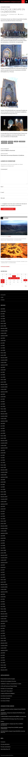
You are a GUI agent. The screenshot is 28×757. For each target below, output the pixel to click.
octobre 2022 (3, 418)
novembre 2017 (4, 557)
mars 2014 (3, 662)
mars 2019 (3, 518)
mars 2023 (3, 406)
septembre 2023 (4, 391)
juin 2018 (3, 540)
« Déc (2, 286)
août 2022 (3, 423)
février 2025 (3, 352)
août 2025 (3, 338)
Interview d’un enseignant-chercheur (8, 681)
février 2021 (3, 465)
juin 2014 (3, 655)
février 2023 (3, 408)
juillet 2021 (3, 452)
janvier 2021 (3, 467)
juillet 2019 (3, 508)
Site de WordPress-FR (5, 749)
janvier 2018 (3, 552)
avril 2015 (3, 633)
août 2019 (3, 506)
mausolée (11, 141)
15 (2, 280)
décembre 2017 (4, 555)
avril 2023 (3, 404)
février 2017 (3, 579)
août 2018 (3, 535)
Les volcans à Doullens (5, 698)
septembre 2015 (4, 621)
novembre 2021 (4, 443)
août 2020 (3, 479)
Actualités (3, 7)
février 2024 (3, 379)
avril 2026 (3, 318)
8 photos (9, 259)
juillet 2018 (3, 538)
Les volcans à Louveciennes (6, 695)
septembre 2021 (4, 447)
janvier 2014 (3, 667)
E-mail (2, 192)
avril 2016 (3, 604)
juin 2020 (3, 484)
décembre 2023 (4, 384)
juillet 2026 (3, 311)
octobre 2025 (3, 333)
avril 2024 (3, 374)
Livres (2, 297)
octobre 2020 (3, 474)
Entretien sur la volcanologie (7, 688)
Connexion (3, 741)
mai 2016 (3, 601)
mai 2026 (3, 316)
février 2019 (3, 521)
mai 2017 (3, 572)
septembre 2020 (4, 477)
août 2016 (3, 594)
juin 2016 (3, 599)
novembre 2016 (4, 587)
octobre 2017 (3, 560)
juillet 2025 (3, 340)
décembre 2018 (4, 526)
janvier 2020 (3, 494)
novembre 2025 (4, 330)
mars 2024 (3, 377)
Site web (3, 198)
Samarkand (4, 143)
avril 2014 (3, 660)
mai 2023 (3, 401)
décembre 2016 (4, 584)
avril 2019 (3, 516)
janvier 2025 (3, 355)
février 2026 (3, 323)
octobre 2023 (3, 389)
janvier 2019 (3, 523)
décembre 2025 (4, 328)
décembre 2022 (4, 413)
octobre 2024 (3, 362)
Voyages (8, 7)
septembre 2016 (4, 591)
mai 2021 (3, 457)
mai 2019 (3, 513)
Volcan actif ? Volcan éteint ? (7, 691)
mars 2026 (3, 321)
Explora (2, 721)
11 (14, 278)
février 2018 (3, 550)
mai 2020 (3, 486)
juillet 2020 (3, 482)
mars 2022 (3, 433)
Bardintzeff (4, 141)
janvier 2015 (3, 640)
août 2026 (3, 308)
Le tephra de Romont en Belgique (8, 693)
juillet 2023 (3, 396)
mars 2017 (3, 577)
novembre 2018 (4, 528)
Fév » (26, 286)
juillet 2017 (3, 567)
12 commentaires (12, 262)
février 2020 (3, 491)
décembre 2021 (4, 440)
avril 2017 (3, 574)
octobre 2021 (3, 445)
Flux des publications (5, 744)
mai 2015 (3, 630)
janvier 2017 (3, 582)
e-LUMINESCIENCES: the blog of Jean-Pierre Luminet (12, 718)
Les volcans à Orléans (5, 700)
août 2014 (3, 652)
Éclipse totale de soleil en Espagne (8, 678)
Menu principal (26, 1)
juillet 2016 (3, 596)
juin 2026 (3, 313)
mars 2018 (3, 547)
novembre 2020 (4, 472)
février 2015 (3, 638)
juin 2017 (3, 569)
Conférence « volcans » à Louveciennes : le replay (11, 683)
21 (25, 280)
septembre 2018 (4, 533)
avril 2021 (3, 460)
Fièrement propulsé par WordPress (7, 755)
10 (10, 278)
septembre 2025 (4, 335)
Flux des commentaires (5, 746)
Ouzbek (16, 141)
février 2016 (3, 608)
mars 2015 (3, 635)
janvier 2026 (3, 325)
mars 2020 (3, 489)
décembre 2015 (4, 613)
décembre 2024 (4, 357)
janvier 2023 (3, 411)
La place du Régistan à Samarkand (8, 149)
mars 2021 (3, 462)
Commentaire (4, 169)
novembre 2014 (4, 645)
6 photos (9, 236)
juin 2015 (3, 628)
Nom (2, 186)
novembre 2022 (4, 416)
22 (2, 282)
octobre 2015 (3, 618)
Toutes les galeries (5, 266)
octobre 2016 (3, 589)
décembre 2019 (4, 496)
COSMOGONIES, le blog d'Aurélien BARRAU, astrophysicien (13, 716)
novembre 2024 (4, 360)
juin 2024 (3, 372)
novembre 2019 (4, 499)
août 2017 (3, 565)
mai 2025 (3, 345)
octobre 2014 (3, 647)
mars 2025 (3, 350)
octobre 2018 (3, 530)
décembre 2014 (4, 643)
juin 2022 (3, 425)
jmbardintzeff (13, 14)
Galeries (6, 218)
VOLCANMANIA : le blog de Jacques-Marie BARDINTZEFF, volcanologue (11, 1)
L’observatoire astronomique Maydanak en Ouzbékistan (12, 154)
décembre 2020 (4, 469)
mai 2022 (3, 428)
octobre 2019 (3, 501)
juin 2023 (3, 399)
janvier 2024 (3, 382)
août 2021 (3, 450)
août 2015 (3, 623)
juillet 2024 (3, 369)
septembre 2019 (4, 504)
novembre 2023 (4, 386)
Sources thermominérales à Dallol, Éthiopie (10, 261)
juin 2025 (3, 343)
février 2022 (3, 435)
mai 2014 (3, 657)
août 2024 (3, 367)
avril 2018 (3, 545)
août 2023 (3, 394)
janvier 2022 (3, 438)
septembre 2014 (4, 650)
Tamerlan (11, 143)
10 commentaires (17, 240)
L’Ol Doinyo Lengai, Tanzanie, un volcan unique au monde (13, 238)
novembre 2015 (4, 616)
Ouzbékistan (22, 141)
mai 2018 (3, 543)
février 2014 (3, 665)
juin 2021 (3, 455)
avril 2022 (3, 430)
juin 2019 (3, 511)
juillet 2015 (3, 626)
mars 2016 (3, 606)
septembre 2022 (4, 421)
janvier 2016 (3, 611)
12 (17, 278)
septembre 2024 (4, 364)
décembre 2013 (4, 669)
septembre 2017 (4, 562)
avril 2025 (3, 347)
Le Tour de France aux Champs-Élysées (9, 686)
